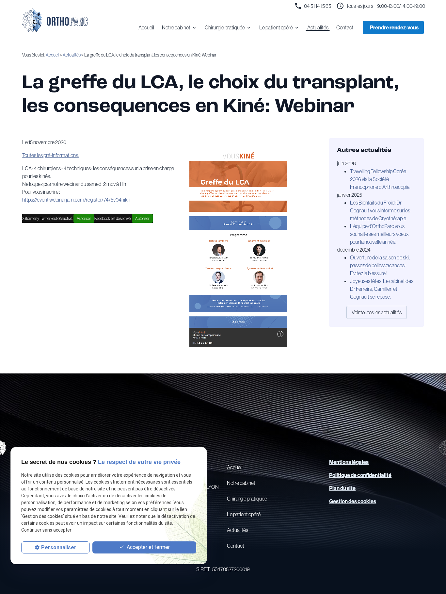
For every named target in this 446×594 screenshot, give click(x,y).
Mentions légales (349, 462)
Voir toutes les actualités (377, 312)
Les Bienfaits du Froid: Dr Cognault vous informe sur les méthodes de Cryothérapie (380, 210)
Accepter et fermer (147, 547)
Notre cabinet (176, 27)
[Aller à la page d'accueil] (55, 21)
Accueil (146, 27)
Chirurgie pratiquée (225, 27)
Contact (345, 27)
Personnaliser (58, 547)
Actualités (317, 27)
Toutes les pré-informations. (50, 155)
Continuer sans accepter (46, 530)
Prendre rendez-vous (394, 27)
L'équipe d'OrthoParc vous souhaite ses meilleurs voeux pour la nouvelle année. (379, 234)
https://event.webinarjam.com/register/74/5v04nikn (76, 199)
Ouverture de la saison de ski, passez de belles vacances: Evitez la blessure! (380, 265)
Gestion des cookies (352, 501)
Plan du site (342, 488)
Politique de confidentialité (360, 475)
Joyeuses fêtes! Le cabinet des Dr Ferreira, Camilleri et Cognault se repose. (381, 289)
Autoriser (84, 218)
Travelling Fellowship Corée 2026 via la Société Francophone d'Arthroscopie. (380, 179)
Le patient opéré (276, 27)
